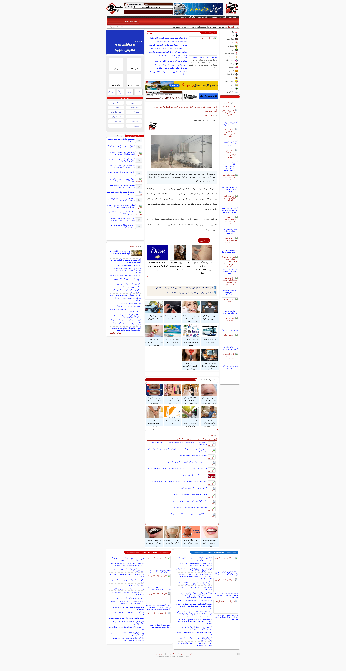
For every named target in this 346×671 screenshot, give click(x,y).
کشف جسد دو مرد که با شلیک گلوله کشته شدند (171, 41)
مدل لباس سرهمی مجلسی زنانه (130, 303)
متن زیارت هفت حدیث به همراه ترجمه (128, 284)
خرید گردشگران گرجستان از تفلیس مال (230, 348)
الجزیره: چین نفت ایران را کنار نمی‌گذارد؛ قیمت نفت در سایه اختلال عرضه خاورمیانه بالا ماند (194, 628)
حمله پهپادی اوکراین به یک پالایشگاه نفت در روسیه (195, 600)
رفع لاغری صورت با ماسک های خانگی (128, 306)
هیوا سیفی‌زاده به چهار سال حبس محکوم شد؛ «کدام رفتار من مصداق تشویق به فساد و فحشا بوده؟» (126, 564)
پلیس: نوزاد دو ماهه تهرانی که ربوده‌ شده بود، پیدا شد (170, 65)
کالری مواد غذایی (116, 112)
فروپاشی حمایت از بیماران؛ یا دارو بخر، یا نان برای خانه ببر (187, 462)
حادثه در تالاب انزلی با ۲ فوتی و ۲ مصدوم (121, 172)
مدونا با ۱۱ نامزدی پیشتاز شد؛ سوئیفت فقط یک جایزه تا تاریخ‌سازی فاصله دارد (128, 570)
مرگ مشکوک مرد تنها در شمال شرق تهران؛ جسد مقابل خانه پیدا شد (122, 186)
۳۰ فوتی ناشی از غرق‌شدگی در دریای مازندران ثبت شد (169, 48)
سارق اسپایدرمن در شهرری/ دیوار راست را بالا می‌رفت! (168, 38)
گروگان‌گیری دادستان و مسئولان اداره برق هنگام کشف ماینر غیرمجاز (122, 180)
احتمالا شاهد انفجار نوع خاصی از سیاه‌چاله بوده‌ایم (229, 189)
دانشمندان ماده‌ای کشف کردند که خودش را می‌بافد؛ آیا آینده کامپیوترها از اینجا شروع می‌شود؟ (126, 270)
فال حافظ (134, 69)
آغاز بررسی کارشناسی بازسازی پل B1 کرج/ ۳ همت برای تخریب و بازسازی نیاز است (194, 559)
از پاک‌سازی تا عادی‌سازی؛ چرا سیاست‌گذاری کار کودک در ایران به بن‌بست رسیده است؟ (177, 468)
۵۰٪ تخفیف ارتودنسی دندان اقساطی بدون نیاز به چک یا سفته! (190, 293)
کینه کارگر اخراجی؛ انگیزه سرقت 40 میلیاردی (172, 68)
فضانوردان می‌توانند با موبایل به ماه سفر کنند (229, 124)
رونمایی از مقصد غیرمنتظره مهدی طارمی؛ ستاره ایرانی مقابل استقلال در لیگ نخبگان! (127, 602)
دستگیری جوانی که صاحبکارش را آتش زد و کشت (170, 61)
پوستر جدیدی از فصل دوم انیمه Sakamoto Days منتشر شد (160, 626)
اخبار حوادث (230, 27)
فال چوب (130, 92)
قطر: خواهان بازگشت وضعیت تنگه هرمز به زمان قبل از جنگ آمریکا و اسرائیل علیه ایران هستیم (195, 583)
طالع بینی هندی (138, 92)
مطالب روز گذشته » (115, 333)
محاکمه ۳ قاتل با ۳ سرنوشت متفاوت (204, 57)
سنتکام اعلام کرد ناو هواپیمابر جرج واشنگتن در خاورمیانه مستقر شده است (226, 573)
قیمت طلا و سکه (134, 107)
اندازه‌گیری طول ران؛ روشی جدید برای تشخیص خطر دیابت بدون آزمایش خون (128, 639)
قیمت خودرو (135, 103)
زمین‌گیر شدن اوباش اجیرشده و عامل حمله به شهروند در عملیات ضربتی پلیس (121, 219)
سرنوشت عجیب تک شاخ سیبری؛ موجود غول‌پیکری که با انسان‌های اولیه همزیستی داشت (230, 166)
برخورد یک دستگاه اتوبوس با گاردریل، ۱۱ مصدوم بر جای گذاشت (121, 226)
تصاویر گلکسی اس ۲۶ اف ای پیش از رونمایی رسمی (126, 618)
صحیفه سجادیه (116, 126)
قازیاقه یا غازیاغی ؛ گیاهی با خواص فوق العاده (125, 295)
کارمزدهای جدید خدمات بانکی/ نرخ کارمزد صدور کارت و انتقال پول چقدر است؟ (226, 595)
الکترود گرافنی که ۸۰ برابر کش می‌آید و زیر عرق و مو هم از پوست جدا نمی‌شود (126, 329)
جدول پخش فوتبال (115, 116)
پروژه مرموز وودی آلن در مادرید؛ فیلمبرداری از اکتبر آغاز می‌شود (160, 571)
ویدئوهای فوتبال (116, 107)
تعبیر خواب (111, 92)
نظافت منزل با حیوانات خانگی (130, 287)
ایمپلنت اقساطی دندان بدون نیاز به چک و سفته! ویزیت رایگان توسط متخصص (184, 288)
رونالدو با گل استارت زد (136, 585)
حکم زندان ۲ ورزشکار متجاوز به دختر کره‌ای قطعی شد (188, 501)
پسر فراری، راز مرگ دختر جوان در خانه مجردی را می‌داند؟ (168, 45)
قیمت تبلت (135, 121)
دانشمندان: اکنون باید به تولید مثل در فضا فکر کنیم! (230, 143)
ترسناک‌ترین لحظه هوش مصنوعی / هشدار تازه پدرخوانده (188, 514)
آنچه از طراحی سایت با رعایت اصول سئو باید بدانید (229, 271)
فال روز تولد (120, 92)
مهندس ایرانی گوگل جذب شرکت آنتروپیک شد (125, 275)
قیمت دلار (136, 112)
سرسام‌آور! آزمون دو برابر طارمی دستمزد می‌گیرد (190, 494)
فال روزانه (116, 85)
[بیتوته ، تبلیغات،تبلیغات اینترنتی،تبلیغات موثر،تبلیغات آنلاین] (148, 9)
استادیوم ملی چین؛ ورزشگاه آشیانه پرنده (230, 312)
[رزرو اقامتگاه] (181, 85)
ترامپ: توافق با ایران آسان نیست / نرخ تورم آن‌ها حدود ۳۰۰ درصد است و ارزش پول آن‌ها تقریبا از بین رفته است (194, 621)
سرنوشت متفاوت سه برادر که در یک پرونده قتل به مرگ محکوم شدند (122, 166)
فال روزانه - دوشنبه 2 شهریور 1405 (128, 265)
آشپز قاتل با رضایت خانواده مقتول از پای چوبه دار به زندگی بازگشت (121, 146)
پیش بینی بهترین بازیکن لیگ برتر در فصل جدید (128, 598)
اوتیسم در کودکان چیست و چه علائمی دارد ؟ (126, 320)
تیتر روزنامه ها (135, 126)
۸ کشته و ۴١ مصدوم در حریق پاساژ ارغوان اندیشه (190, 507)
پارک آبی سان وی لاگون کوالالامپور (230, 367)
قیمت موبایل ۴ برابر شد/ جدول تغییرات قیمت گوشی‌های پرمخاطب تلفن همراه (226, 617)
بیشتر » (149, 33)
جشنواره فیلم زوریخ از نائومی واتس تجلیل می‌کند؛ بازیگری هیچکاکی (159, 588)
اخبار (237, 27)
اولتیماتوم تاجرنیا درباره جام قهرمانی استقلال (129, 589)
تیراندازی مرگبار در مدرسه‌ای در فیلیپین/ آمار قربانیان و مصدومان (121, 199)
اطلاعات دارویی (116, 103)
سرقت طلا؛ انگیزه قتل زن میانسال (195, 475)
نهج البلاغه (118, 121)
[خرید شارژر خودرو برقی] (201, 96)
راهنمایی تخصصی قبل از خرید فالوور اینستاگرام (229, 292)
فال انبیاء (116, 69)
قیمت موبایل (135, 116)
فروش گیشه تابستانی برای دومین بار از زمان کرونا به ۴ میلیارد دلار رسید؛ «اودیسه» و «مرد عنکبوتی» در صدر (158, 607)
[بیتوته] (114, 14)
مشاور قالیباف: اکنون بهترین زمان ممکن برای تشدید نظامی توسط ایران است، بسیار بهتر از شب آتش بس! (194, 606)
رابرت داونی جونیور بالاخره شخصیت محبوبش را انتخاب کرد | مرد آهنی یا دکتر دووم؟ (128, 559)
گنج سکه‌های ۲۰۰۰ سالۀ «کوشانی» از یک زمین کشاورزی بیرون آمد (230, 210)
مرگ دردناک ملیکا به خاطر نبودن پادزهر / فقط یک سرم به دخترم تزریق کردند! (121, 206)
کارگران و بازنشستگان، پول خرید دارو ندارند (192, 488)
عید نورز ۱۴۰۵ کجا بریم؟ (230, 330)
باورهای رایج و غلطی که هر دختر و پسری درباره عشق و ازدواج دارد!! (127, 316)
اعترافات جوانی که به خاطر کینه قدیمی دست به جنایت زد (168, 52)
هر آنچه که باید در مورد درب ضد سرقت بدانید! (229, 251)
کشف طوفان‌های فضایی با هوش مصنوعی (193, 455)
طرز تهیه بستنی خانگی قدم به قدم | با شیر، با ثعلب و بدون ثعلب (120, 253)
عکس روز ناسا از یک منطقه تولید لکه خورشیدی (230, 231)
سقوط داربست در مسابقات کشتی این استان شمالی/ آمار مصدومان (122, 153)
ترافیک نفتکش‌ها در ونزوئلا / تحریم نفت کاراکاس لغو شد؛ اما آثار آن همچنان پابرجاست (194, 570)
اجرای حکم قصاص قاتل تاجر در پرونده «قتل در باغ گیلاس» (122, 160)
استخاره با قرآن (134, 85)
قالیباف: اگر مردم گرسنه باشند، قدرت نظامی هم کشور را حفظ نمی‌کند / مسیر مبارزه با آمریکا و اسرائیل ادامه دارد (195, 576)
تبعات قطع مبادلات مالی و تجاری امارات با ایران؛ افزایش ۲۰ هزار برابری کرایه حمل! (195, 564)
